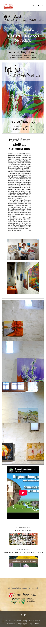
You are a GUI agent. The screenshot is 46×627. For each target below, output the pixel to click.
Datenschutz (34, 624)
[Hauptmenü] (33, 5)
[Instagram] (42, 5)
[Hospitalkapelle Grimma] (8, 5)
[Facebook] (38, 5)
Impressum (22, 624)
